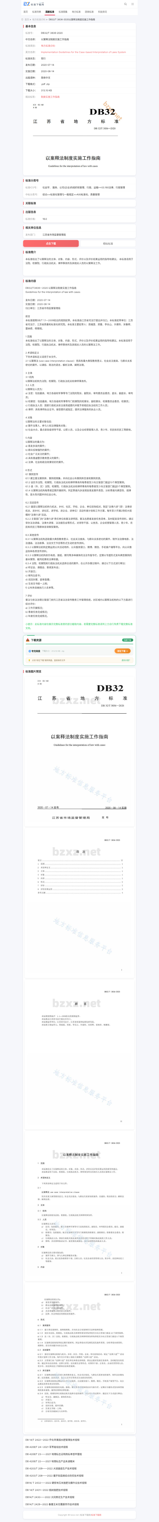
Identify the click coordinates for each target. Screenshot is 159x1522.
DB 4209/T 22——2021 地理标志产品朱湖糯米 (50, 1461)
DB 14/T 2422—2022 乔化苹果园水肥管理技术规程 (52, 1439)
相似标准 (108, 243)
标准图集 (63, 11)
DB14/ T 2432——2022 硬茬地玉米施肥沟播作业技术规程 (56, 1482)
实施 (48, 96)
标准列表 (36, 11)
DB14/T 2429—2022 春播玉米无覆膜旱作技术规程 (52, 1504)
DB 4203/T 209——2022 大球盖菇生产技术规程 (51, 1468)
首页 (25, 11)
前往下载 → (122, 651)
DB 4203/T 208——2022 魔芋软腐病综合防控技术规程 (54, 1475)
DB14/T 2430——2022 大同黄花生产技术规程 (49, 1497)
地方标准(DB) (38, 19)
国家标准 (49, 11)
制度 (43, 96)
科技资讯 (102, 11)
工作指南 (55, 96)
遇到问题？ (126, 660)
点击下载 (51, 243)
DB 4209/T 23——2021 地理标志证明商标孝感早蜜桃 (53, 1454)
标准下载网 (96, 1515)
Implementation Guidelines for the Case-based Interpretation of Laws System (83, 52)
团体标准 (89, 11)
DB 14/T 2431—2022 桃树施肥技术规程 (46, 1490)
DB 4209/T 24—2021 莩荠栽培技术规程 (46, 1447)
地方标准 (76, 11)
